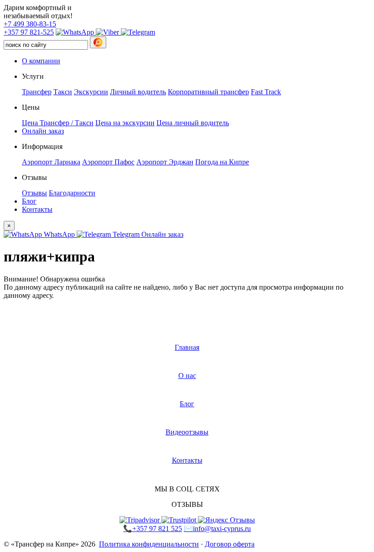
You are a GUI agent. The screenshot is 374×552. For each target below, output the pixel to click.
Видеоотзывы (187, 432)
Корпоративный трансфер (208, 92)
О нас (187, 375)
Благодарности (72, 193)
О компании (41, 61)
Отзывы (34, 193)
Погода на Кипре (222, 162)
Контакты (37, 209)
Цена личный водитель (192, 123)
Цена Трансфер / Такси (58, 123)
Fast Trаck (266, 92)
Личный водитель (138, 92)
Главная (187, 347)
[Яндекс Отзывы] (226, 520)
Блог (29, 201)
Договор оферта (230, 544)
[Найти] (98, 42)
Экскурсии (91, 92)
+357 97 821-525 (29, 32)
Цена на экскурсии (125, 123)
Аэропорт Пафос (108, 162)
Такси (62, 92)
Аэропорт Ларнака (51, 162)
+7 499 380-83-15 (30, 24)
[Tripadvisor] (140, 520)
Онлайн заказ (43, 131)
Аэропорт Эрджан (164, 162)
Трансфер (37, 92)
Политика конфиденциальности (149, 544)
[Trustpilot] (179, 520)
